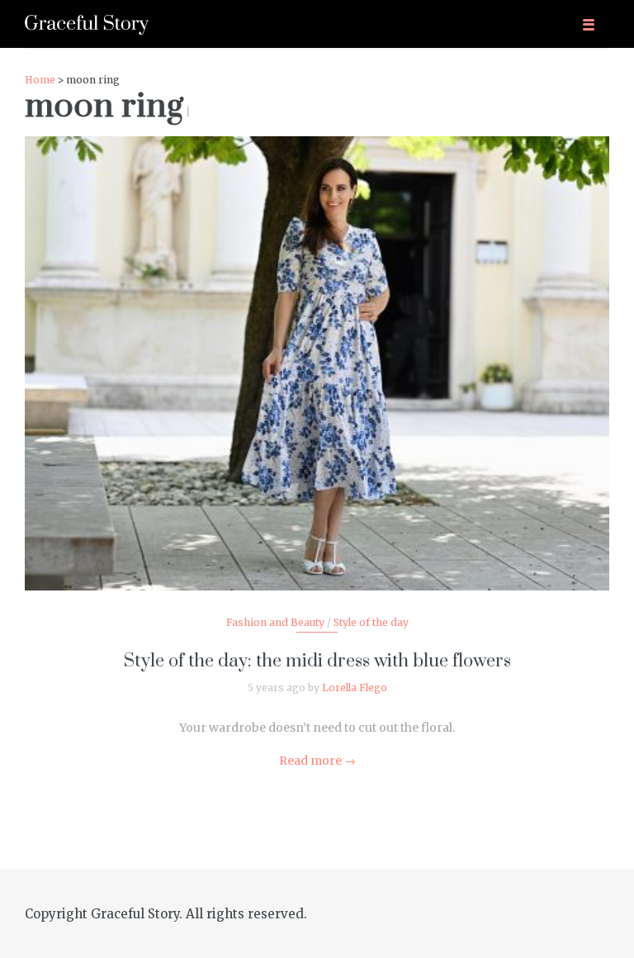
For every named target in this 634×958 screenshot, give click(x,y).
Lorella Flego (354, 687)
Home (40, 80)
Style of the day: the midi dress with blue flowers (317, 661)
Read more (317, 760)
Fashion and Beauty (275, 622)
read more (317, 347)
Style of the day (371, 622)
